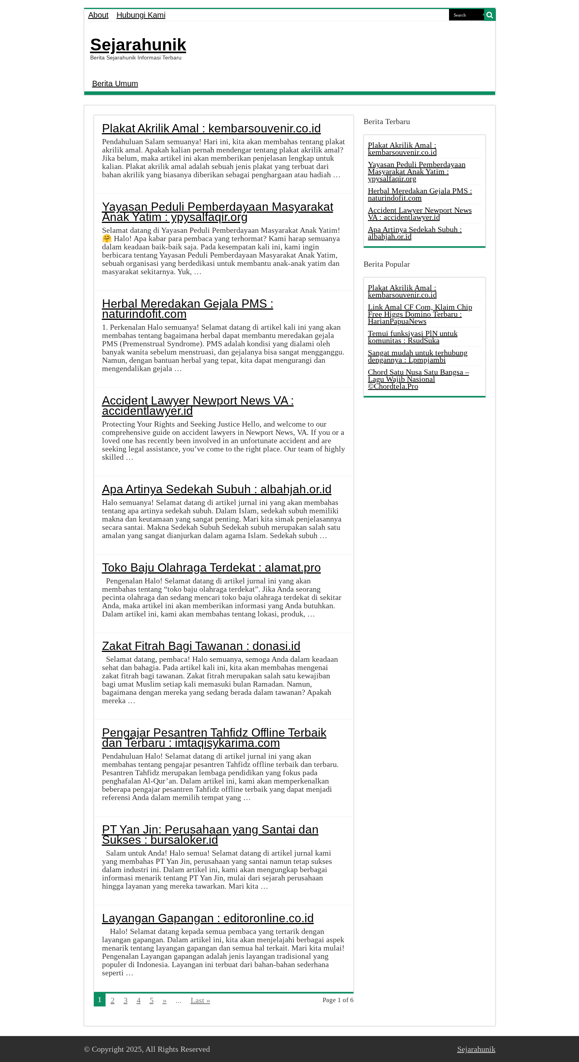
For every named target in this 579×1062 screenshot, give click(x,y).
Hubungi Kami (141, 15)
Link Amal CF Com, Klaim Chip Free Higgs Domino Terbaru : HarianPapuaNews (420, 314)
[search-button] (490, 15)
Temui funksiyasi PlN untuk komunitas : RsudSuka (413, 337)
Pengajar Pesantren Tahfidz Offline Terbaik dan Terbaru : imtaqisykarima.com (214, 737)
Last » (200, 1000)
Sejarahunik (138, 44)
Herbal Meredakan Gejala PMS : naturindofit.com (187, 308)
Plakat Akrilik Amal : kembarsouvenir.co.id (211, 128)
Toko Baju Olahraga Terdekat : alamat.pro (211, 567)
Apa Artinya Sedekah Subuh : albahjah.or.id (217, 489)
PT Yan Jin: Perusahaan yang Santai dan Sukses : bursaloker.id (210, 834)
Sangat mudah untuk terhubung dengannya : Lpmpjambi (418, 356)
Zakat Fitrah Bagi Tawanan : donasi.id (201, 645)
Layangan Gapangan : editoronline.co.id (208, 918)
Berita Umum (115, 83)
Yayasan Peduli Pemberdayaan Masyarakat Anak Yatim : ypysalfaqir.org (217, 211)
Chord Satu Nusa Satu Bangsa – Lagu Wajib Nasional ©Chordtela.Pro (418, 379)
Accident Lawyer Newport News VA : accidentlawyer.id (198, 405)
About (98, 15)
